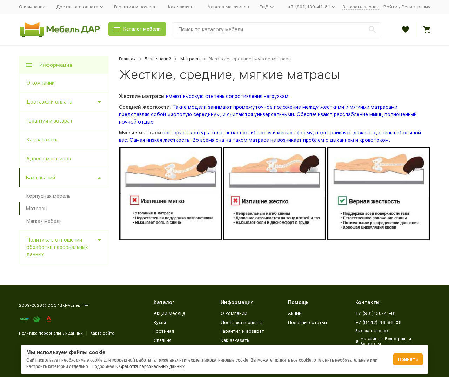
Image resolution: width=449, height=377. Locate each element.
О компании (32, 6)
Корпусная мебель (48, 196)
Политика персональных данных (51, 333)
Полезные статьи (307, 322)
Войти (390, 6)
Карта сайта (102, 333)
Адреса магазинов (228, 6)
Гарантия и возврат (136, 6)
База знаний (158, 58)
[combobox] (277, 29)
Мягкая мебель (44, 221)
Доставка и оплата (49, 102)
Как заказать (182, 6)
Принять (408, 359)
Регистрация (416, 6)
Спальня (163, 340)
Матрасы (190, 58)
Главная (127, 58)
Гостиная (164, 331)
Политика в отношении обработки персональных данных (57, 247)
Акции (295, 313)
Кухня (160, 322)
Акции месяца (169, 313)
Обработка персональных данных (150, 366)
